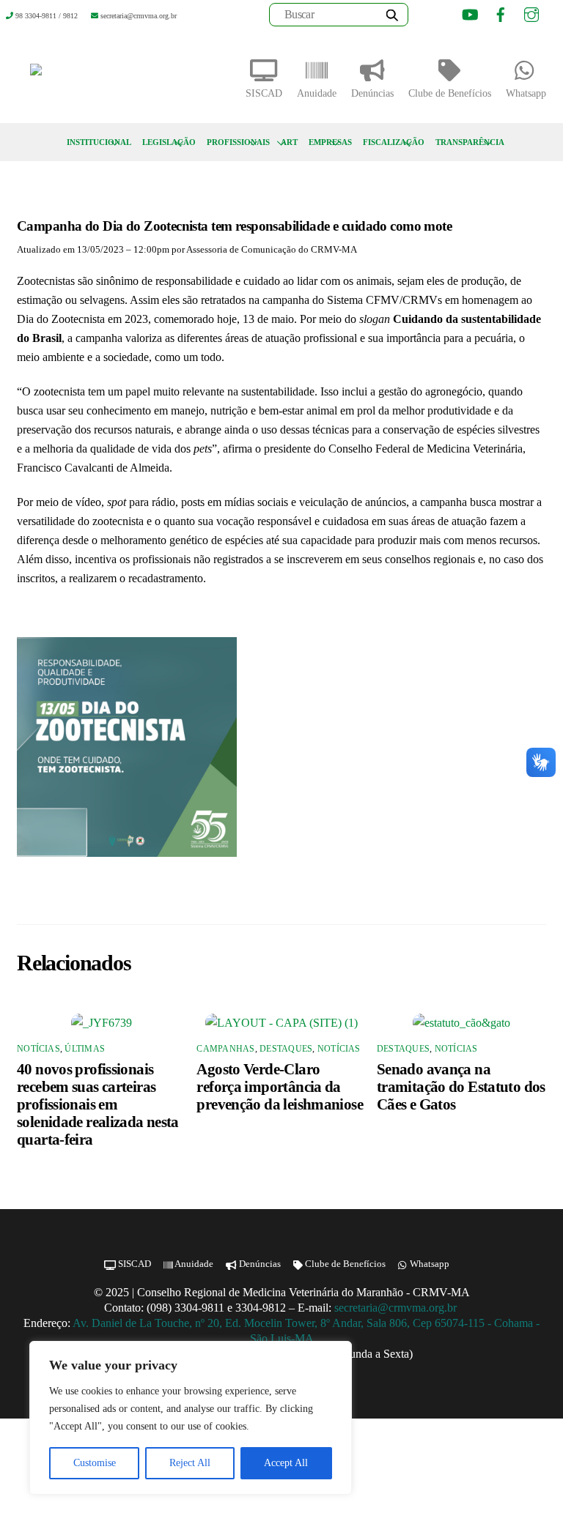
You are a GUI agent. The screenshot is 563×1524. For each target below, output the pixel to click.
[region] (190, 1418)
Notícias (38, 1049)
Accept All (286, 1462)
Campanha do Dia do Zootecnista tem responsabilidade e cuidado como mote (234, 226)
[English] (426, 17)
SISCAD (264, 93)
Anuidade (316, 93)
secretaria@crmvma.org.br (397, 1307)
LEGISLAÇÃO (169, 142)
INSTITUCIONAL (99, 142)
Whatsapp (526, 93)
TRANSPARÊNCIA (469, 142)
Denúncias (372, 93)
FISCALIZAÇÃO (393, 142)
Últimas (85, 1049)
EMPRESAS (330, 142)
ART (289, 142)
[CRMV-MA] (83, 75)
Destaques (286, 1049)
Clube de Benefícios (449, 93)
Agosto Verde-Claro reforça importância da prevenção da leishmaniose (279, 1086)
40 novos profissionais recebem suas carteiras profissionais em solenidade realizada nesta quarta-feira (98, 1104)
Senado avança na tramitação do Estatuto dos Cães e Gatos (461, 1086)
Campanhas (225, 1049)
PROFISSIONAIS (238, 142)
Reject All (189, 1462)
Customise (94, 1462)
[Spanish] (444, 17)
